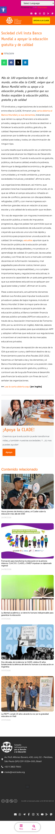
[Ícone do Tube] (47, 814)
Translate (42, 7)
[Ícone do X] (35, 13)
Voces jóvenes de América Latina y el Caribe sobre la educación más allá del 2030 (23, 512)
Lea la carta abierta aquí (17, 386)
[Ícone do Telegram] (25, 814)
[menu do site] (21, 825)
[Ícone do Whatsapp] (20, 814)
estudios (28, 240)
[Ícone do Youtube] (44, 13)
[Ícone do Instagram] (40, 13)
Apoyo (9, 452)
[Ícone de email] (16, 814)
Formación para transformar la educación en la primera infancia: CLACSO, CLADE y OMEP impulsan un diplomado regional (26, 563)
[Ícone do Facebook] (31, 13)
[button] (3, 9)
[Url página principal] (13, 20)
